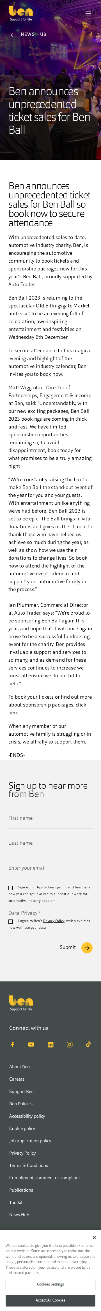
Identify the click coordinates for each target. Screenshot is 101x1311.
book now (51, 374)
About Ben (19, 1067)
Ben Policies (21, 1104)
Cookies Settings (50, 1284)
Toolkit (15, 1203)
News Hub (19, 1215)
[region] (50, 1270)
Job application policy (30, 1141)
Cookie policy (22, 1129)
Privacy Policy (53, 921)
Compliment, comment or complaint (44, 1178)
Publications (21, 1190)
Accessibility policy (27, 1116)
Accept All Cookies (50, 1300)
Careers (16, 1079)
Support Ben (21, 1092)
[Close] (94, 1237)
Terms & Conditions (28, 1166)
